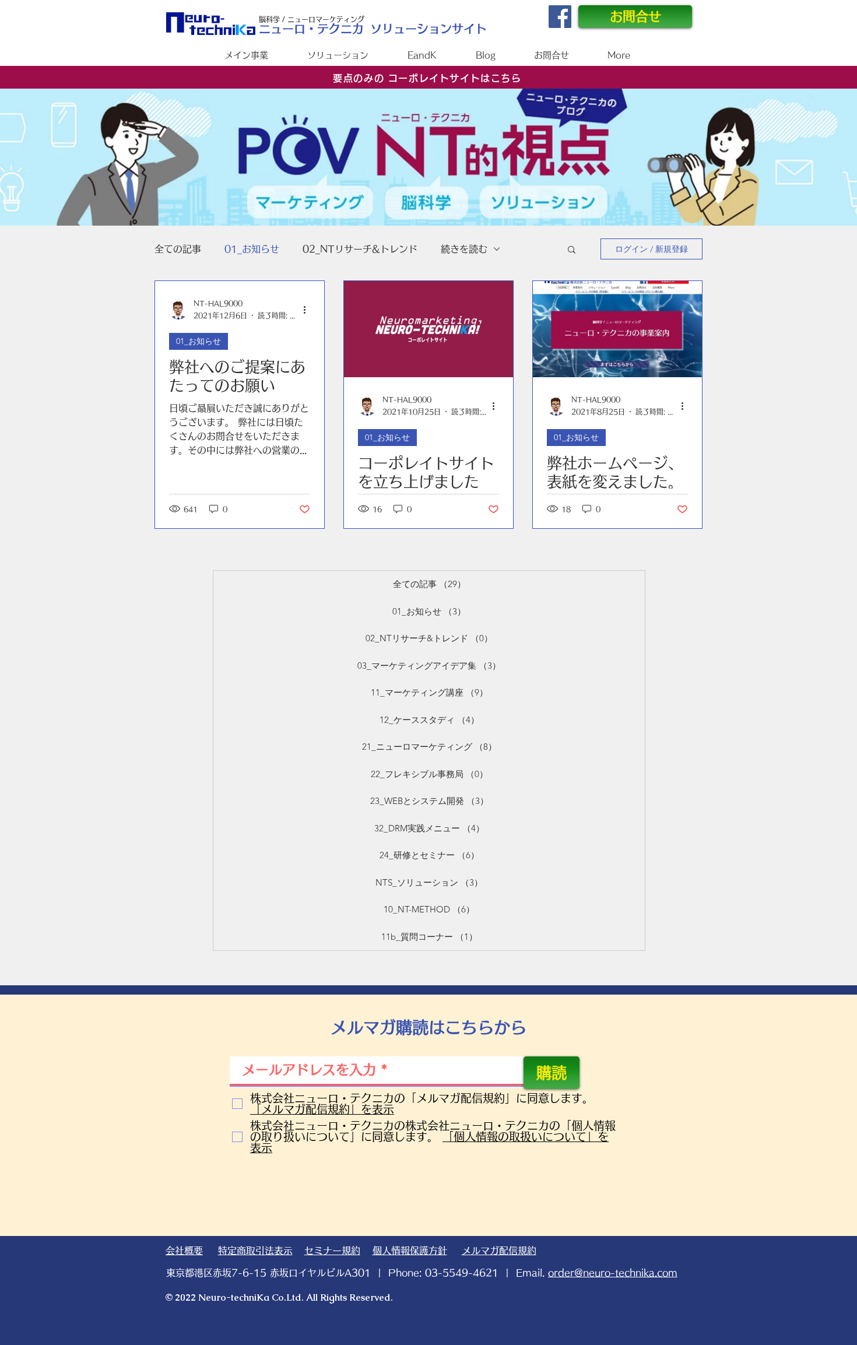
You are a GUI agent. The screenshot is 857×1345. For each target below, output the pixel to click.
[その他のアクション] (308, 310)
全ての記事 (177, 249)
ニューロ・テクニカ (311, 28)
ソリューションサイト (428, 28)
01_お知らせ (251, 249)
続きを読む (464, 249)
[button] (571, 250)
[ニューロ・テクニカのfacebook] (560, 16)
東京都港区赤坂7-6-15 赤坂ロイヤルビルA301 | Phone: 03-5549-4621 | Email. (421, 1272)
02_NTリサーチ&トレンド (360, 249)
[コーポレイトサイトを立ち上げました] (428, 329)
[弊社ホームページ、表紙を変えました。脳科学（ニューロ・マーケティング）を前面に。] (617, 329)
